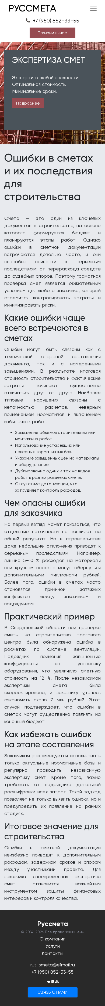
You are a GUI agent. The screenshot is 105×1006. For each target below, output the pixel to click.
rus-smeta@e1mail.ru (52, 964)
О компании (52, 939)
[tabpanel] (52, 93)
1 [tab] (52, 139)
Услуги (53, 946)
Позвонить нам (52, 32)
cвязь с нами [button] (52, 992)
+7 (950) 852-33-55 (55, 21)
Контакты (52, 953)
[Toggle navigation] (93, 8)
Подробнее (28, 103)
